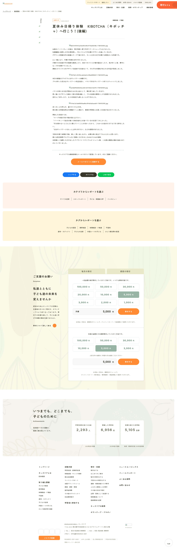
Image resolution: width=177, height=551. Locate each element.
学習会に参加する (72, 503)
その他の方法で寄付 (97, 490)
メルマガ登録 (137, 2)
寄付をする (94, 470)
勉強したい (105, 2)
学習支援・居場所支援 (72, 470)
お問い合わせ (127, 2)
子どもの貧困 (71, 228)
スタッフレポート (79, 199)
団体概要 (42, 476)
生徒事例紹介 (69, 497)
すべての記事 (65, 199)
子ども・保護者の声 (97, 199)
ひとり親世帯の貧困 (112, 231)
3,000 (83, 302)
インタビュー (112, 199)
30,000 (128, 286)
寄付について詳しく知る (42, 325)
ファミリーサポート (93, 2)
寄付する (128, 311)
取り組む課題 (44, 482)
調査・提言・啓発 (71, 487)
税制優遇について (97, 497)
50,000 (106, 286)
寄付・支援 (120, 7)
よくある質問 (117, 2)
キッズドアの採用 (98, 506)
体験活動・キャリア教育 (73, 474)
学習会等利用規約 (110, 539)
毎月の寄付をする (97, 477)
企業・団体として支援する (100, 494)
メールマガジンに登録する (88, 161)
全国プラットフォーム (72, 484)
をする (165, 4)
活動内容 (109, 7)
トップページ (7, 11)
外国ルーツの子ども (94, 231)
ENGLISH (148, 2)
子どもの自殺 (79, 231)
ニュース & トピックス (128, 467)
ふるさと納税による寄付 (99, 487)
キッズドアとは (97, 7)
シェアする (72, 174)
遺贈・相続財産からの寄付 (100, 484)
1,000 (128, 302)
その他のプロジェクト (72, 494)
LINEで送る (107, 174)
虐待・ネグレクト (64, 231)
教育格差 (83, 228)
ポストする (89, 174)
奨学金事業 (68, 490)
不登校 (108, 228)
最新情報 (150, 7)
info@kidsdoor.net (79, 534)
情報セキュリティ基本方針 (72, 542)
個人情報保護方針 (98, 539)
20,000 (83, 294)
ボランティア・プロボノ (101, 512)
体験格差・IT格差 (96, 228)
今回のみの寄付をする (98, 480)
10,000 (105, 294)
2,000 (106, 302)
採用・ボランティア (135, 7)
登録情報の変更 (96, 500)
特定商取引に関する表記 (72, 539)
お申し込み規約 (85, 539)
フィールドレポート (127, 473)
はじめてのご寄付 (97, 474)
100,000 (83, 286)
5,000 (128, 294)
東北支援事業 (69, 477)
